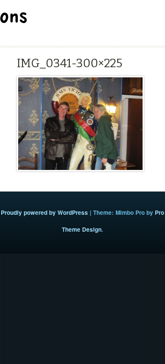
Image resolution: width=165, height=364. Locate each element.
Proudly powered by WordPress (44, 212)
